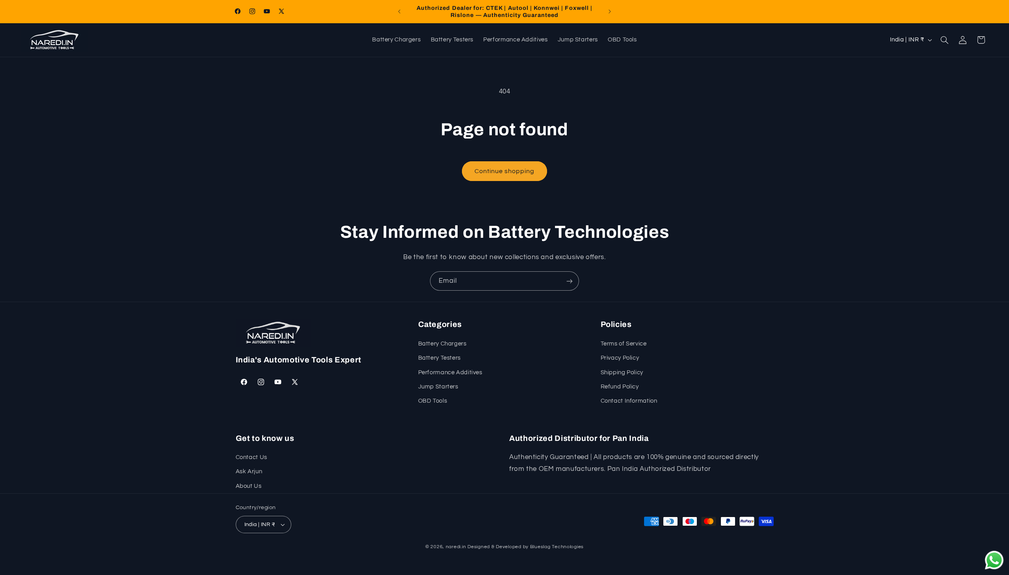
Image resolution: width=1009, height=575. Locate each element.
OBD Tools (432, 401)
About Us (249, 486)
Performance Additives (450, 372)
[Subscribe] (569, 281)
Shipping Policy (622, 372)
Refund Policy (620, 387)
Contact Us (251, 457)
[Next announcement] (609, 11)
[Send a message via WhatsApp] (994, 560)
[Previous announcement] (399, 11)
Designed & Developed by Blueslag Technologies (525, 547)
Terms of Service (624, 344)
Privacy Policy (620, 358)
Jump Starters (438, 387)
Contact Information (629, 401)
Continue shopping (505, 171)
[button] (944, 40)
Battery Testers (439, 358)
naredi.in (456, 547)
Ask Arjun (249, 471)
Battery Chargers (442, 344)
